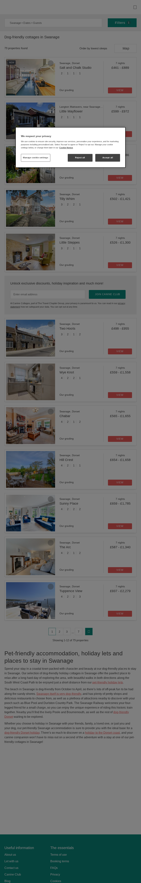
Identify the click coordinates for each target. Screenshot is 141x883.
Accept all (107, 157)
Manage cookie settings (35, 157)
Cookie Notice (66, 148)
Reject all (80, 157)
